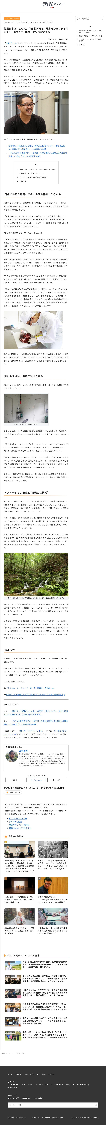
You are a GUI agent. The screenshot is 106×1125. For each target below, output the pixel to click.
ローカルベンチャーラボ (30, 730)
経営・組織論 (12, 1087)
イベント (51, 1074)
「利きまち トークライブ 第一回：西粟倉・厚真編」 (29, 688)
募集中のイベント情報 (18, 825)
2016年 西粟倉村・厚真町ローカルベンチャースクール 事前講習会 (34, 694)
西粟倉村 (25, 22)
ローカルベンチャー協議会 (39, 22)
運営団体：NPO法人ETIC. (17, 1117)
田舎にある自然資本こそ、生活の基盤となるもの (37, 169)
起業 (19, 22)
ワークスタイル (13, 1085)
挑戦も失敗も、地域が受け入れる (31, 173)
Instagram (58, 1117)
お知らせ (22, 181)
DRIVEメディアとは (32, 1074)
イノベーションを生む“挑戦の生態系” (33, 177)
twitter (36, 1117)
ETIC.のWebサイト (17, 818)
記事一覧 (19, 1074)
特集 (43, 1074)
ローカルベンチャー (12, 18)
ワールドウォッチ (57, 1085)
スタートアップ (27, 1085)
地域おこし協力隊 (10, 22)
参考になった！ (13, 792)
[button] (57, 780)
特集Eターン (11, 43)
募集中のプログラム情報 (19, 828)
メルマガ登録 (14, 821)
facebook (46, 1117)
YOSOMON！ (27, 1098)
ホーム (10, 1074)
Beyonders (39, 1098)
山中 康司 (23, 750)
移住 (50, 22)
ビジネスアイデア (42, 1085)
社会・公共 (70, 1085)
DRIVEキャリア (13, 1098)
